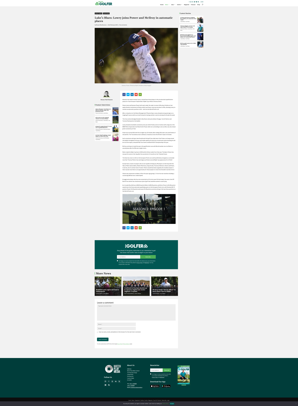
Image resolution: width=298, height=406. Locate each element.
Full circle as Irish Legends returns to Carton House (102, 118)
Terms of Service (126, 343)
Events (179, 4)
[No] (296, 403)
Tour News (106, 13)
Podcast (193, 4)
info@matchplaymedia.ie (136, 387)
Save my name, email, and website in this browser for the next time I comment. (120, 332)
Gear (172, 4)
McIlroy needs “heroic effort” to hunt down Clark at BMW (164, 290)
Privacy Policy (140, 262)
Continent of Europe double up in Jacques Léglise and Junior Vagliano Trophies (135, 289)
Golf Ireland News (106, 129)
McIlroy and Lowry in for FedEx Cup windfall (188, 43)
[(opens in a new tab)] (183, 375)
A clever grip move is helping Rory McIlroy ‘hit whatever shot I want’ (188, 19)
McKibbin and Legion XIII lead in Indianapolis (107, 290)
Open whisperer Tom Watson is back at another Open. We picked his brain (103, 110)
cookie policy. (165, 403)
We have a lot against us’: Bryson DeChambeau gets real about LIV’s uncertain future (188, 36)
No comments (123, 25)
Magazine (186, 4)
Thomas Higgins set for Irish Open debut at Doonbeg (187, 26)
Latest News (98, 13)
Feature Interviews (99, 113)
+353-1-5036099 (130, 385)
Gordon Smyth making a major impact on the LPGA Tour (103, 135)
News (166, 4)
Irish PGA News (106, 138)
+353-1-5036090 (133, 383)
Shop (198, 4)
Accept (172, 403)
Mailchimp (147, 262)
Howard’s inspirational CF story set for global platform (103, 127)
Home (161, 4)
